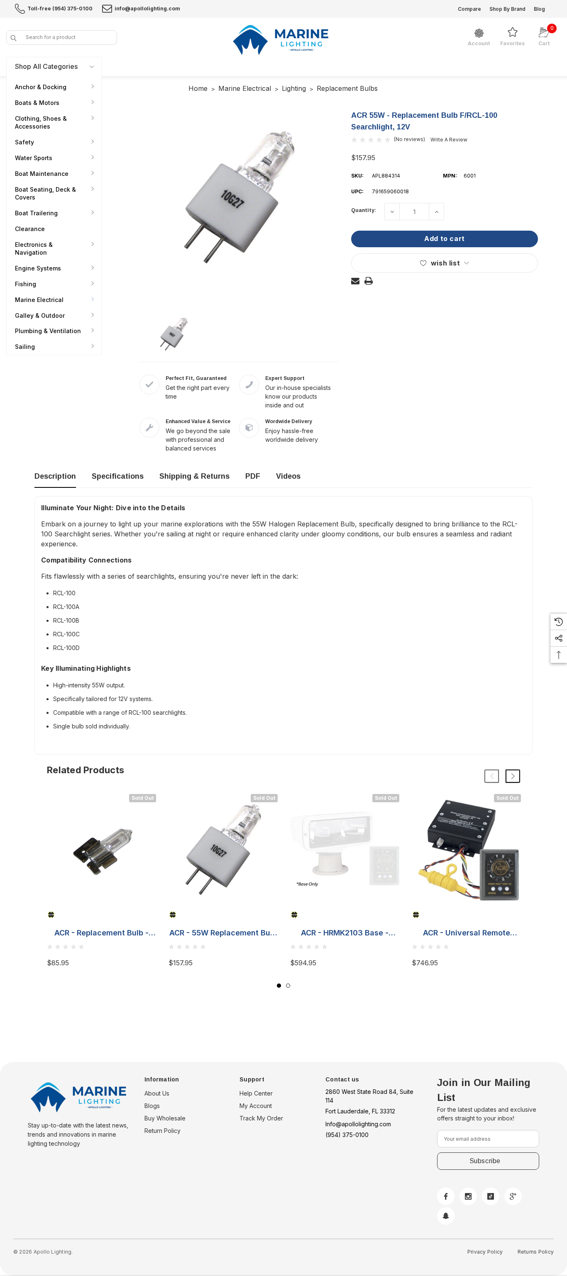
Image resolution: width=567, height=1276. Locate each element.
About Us (156, 1093)
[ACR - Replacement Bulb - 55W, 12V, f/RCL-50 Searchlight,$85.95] (101, 848)
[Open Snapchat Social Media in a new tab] (446, 1216)
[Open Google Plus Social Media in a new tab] (513, 1196)
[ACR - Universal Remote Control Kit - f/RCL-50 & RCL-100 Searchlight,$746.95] (466, 848)
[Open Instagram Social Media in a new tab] (468, 1196)
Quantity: (363, 210)
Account (479, 43)
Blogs (152, 1105)
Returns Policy (536, 1252)
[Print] (368, 281)
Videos (288, 476)
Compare (469, 9)
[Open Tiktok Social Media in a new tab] (490, 1196)
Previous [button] (491, 776)
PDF (252, 476)
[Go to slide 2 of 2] (288, 986)
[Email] (355, 281)
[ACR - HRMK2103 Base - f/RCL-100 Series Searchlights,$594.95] (344, 848)
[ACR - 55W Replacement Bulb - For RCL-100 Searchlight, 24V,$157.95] (223, 848)
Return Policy (162, 1130)
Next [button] (513, 776)
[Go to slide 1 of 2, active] (279, 986)
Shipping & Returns (194, 476)
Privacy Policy (485, 1252)
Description (55, 476)
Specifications (118, 476)
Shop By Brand (507, 9)
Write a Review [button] (448, 139)
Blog (539, 9)
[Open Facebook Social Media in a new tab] (446, 1196)
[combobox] (61, 37)
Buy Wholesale (165, 1118)
